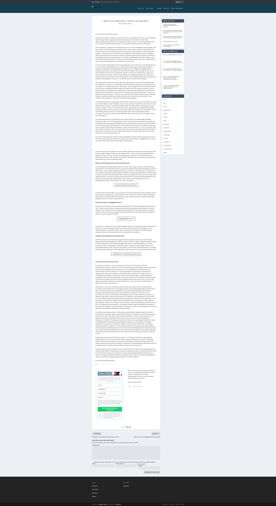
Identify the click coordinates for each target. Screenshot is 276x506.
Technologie (166, 135)
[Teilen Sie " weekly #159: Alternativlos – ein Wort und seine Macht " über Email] (126, 427)
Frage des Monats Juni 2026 (170, 41)
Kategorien (149, 8)
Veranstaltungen (167, 149)
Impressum (95, 493)
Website (140, 465)
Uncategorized (167, 145)
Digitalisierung (167, 110)
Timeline (159, 8)
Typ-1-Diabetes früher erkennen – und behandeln (171, 45)
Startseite (140, 8)
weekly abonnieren (177, 8)
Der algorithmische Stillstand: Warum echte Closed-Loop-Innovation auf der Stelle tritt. (172, 32)
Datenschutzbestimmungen (108, 417)
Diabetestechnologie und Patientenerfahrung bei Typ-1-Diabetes (171, 25)
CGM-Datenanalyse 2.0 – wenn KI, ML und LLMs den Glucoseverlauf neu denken (172, 78)
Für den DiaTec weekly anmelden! (109, 409)
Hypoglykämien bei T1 (126, 218)
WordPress (118, 504)
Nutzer (165, 120)
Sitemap (182, 504)
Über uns (166, 8)
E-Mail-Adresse (119, 463)
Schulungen (166, 124)
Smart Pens (166, 127)
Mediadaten (126, 486)
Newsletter (95, 486)
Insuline (165, 117)
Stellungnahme (167, 131)
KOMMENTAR (96, 445)
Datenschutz (95, 489)
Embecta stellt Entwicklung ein (126, 185)
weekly (129, 23)
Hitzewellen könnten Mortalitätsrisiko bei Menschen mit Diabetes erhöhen (173, 37)
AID (164, 99)
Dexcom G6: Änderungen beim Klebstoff (109, 2)
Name (94, 463)
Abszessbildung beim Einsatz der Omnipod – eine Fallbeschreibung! (172, 61)
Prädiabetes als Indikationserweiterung (126, 254)
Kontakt (94, 496)
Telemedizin (166, 142)
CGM (164, 103)
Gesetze (165, 113)
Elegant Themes (103, 504)
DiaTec (165, 106)
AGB (116, 416)
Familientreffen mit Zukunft (175, 54)
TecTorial (165, 138)
